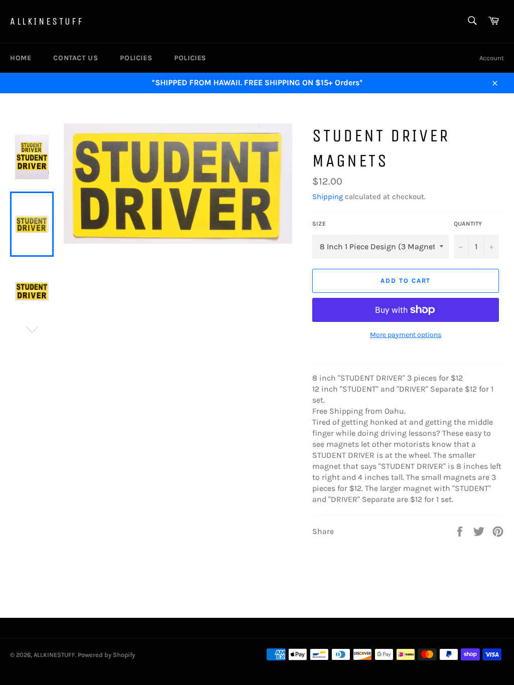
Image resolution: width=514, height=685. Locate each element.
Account (491, 58)
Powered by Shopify (106, 654)
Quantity (468, 223)
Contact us (75, 58)
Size (319, 223)
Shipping (327, 196)
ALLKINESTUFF (46, 21)
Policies (136, 58)
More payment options (405, 334)
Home (20, 58)
